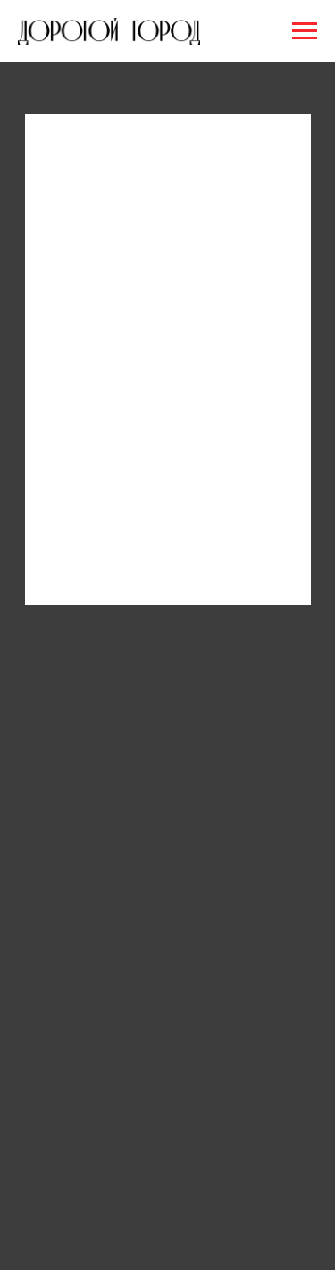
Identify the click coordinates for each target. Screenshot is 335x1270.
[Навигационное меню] (304, 31)
